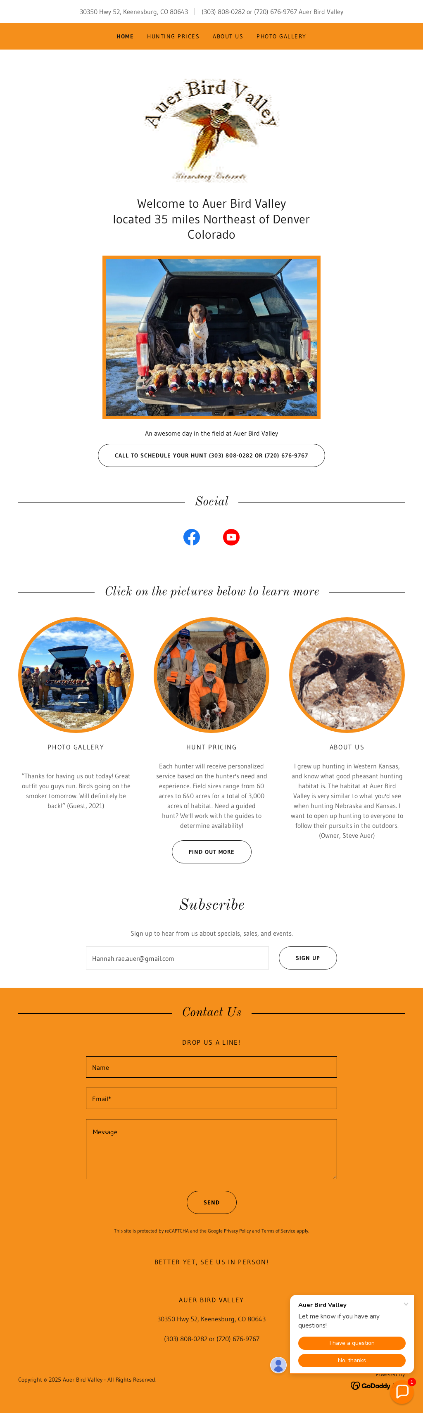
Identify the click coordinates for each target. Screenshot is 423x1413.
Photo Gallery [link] (281, 36)
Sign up (308, 958)
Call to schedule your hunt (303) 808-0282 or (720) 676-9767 (211, 455)
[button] (402, 1392)
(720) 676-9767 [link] (275, 11)
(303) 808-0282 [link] (223, 11)
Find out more (212, 852)
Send (212, 1202)
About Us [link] (228, 36)
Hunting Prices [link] (173, 36)
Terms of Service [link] (278, 1231)
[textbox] (177, 958)
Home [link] (125, 36)
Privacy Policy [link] (237, 1231)
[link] (211, 127)
